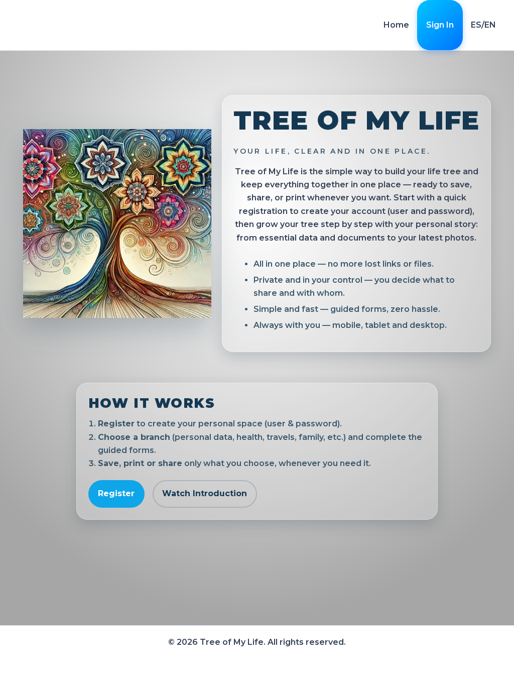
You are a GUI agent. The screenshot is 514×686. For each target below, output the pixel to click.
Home (396, 25)
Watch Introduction (204, 493)
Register (116, 493)
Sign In (440, 25)
